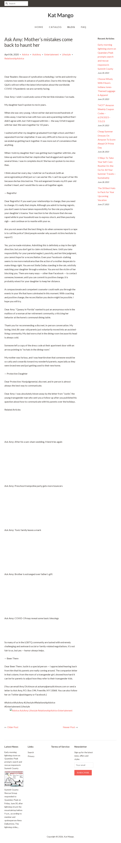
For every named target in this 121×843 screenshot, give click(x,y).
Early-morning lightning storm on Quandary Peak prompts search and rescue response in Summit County (107, 56)
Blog (71, 27)
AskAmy (36, 54)
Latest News (11, 746)
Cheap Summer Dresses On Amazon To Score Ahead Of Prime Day (106, 139)
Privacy (31, 756)
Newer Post (69, 727)
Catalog (55, 27)
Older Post (12, 727)
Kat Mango (69, 836)
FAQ (83, 27)
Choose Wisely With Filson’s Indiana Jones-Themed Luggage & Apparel (106, 86)
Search (31, 752)
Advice (25, 54)
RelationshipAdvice (14, 58)
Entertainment (51, 54)
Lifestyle (66, 54)
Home (39, 27)
